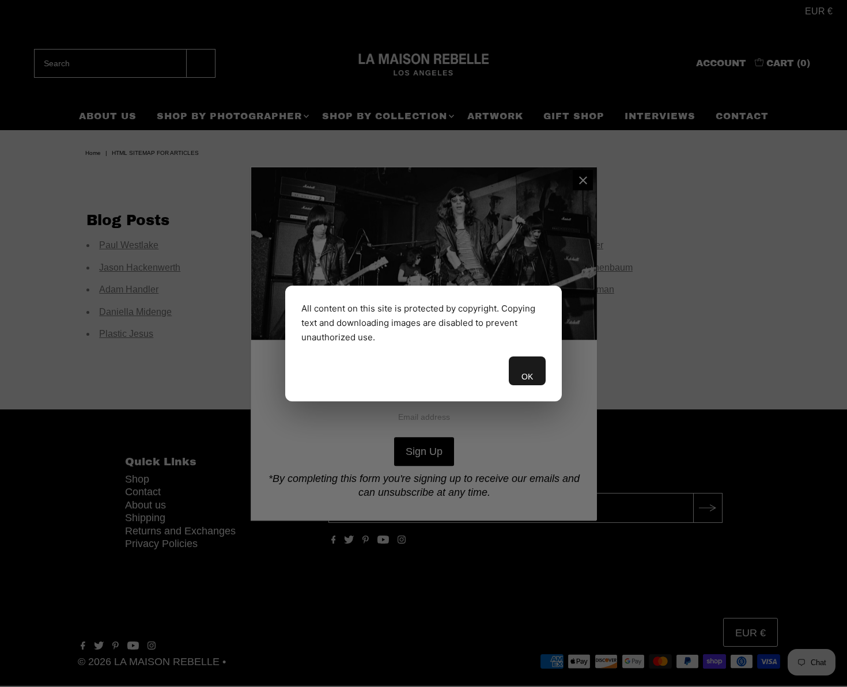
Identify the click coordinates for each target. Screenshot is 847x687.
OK (527, 376)
